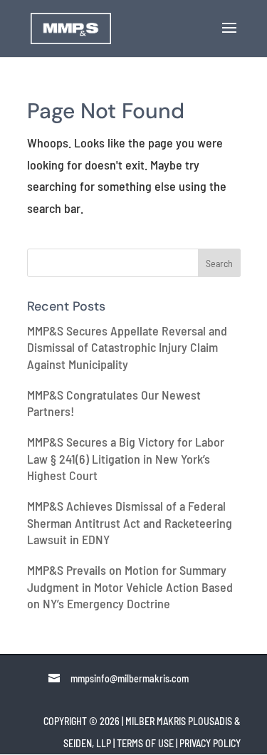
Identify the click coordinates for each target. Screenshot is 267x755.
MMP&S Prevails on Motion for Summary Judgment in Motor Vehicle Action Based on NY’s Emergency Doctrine (130, 586)
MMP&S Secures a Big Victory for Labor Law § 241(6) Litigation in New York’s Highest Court (125, 458)
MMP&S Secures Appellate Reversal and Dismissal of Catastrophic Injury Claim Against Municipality (127, 347)
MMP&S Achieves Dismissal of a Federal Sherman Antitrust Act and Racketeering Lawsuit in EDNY (129, 522)
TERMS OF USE (145, 743)
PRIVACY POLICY (210, 743)
